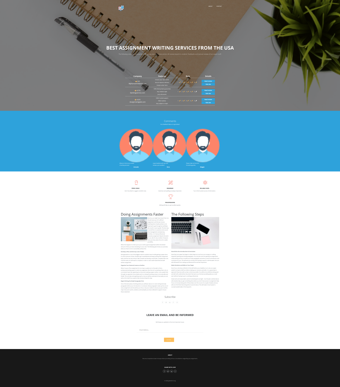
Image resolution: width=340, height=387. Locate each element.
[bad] (180, 82)
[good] (192, 82)
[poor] (184, 82)
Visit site (208, 84)
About (210, 6)
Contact (219, 6)
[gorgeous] (196, 82)
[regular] (188, 82)
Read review (208, 81)
